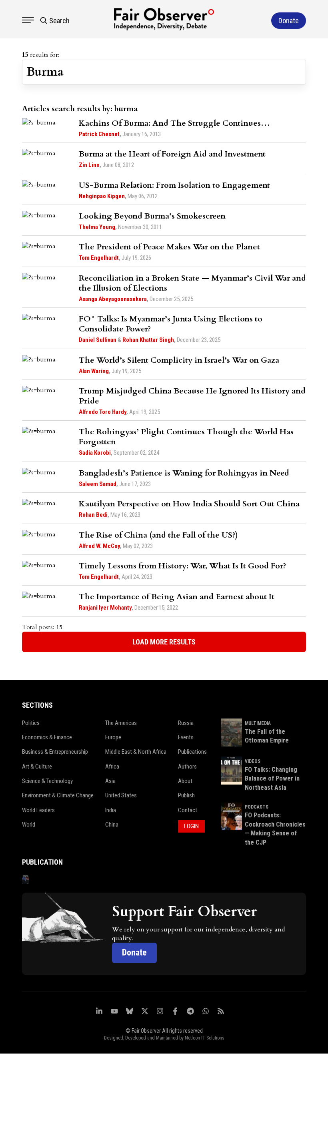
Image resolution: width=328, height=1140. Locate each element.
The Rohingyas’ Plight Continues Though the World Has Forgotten (186, 436)
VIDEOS (252, 761)
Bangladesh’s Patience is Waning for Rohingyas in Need (184, 473)
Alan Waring (94, 371)
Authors (187, 766)
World (28, 824)
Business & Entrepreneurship (55, 751)
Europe (113, 737)
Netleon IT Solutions (204, 1038)
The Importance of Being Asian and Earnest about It (176, 596)
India (110, 810)
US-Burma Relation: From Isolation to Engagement (174, 185)
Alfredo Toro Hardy (102, 411)
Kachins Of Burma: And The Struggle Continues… (174, 123)
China (111, 824)
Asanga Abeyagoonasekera (113, 299)
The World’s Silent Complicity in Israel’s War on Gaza (179, 360)
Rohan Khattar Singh (148, 339)
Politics (31, 723)
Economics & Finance (47, 737)
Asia (110, 781)
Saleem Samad (97, 484)
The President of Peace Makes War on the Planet (169, 246)
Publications (192, 751)
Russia (186, 723)
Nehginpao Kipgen (102, 196)
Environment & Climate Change (58, 795)
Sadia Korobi (95, 452)
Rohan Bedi (93, 514)
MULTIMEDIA (258, 723)
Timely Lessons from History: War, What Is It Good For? (182, 565)
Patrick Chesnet (99, 134)
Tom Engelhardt (99, 257)
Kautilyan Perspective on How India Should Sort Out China (189, 503)
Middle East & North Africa (135, 751)
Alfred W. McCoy (99, 546)
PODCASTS (256, 807)
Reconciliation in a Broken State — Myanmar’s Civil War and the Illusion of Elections (192, 283)
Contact (187, 810)
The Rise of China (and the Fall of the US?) (158, 535)
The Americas (121, 723)
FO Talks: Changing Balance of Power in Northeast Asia (272, 778)
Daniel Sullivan (97, 339)
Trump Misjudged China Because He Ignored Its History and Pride (192, 395)
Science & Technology (47, 781)
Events (186, 737)
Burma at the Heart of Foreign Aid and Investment (172, 154)
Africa (112, 766)
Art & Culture (37, 766)
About (185, 781)
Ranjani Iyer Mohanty (105, 607)
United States (121, 795)
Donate (134, 952)
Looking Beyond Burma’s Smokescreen (152, 216)
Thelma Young (97, 227)
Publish (186, 795)
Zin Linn (89, 165)
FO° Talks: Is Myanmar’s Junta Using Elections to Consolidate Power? (170, 323)
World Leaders (38, 810)
